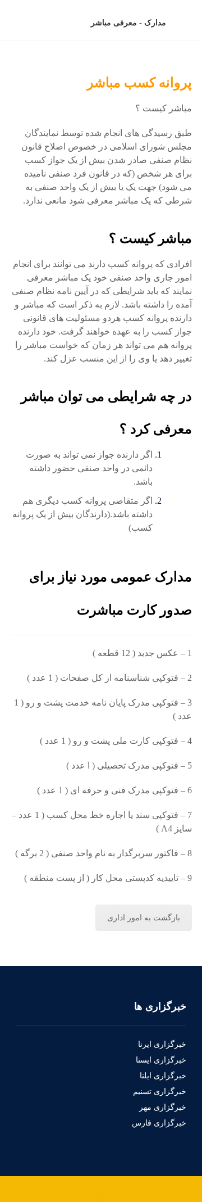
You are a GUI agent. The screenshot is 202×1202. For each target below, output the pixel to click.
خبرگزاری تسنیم (159, 1091)
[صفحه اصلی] (189, 23)
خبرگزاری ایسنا (161, 1060)
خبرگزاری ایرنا (162, 1044)
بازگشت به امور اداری (143, 918)
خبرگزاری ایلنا (163, 1076)
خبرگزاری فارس (159, 1123)
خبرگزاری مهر (162, 1107)
